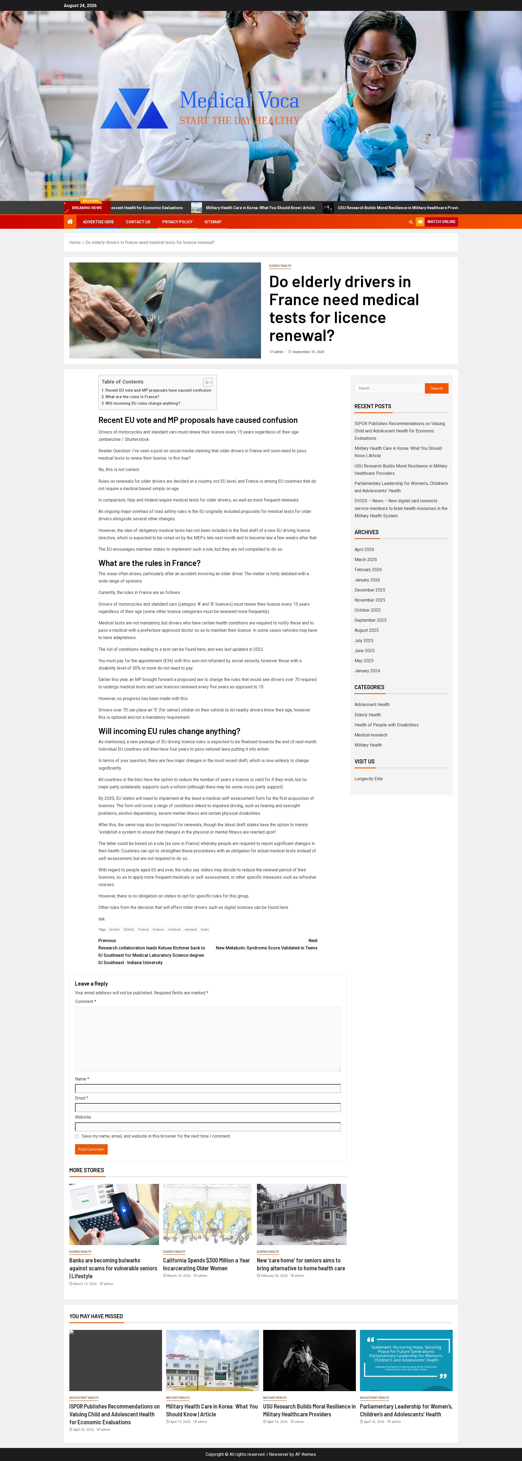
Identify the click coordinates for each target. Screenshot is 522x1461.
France (143, 929)
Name (82, 1079)
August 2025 (367, 630)
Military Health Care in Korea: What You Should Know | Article (189, 208)
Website (83, 1117)
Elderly (129, 929)
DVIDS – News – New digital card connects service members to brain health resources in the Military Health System (401, 508)
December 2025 (370, 590)
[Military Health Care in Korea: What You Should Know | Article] (212, 1360)
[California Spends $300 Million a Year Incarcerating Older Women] (208, 1214)
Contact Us (138, 222)
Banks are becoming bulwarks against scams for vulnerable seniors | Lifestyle (113, 1268)
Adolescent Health (372, 704)
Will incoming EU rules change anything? (143, 403)
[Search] (411, 222)
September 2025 (371, 620)
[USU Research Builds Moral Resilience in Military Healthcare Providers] (309, 1360)
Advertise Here (98, 222)
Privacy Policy (177, 222)
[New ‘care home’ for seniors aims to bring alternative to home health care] (302, 1214)
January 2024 (367, 670)
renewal (191, 929)
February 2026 (368, 569)
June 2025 (365, 650)
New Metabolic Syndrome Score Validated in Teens (267, 944)
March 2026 (366, 559)
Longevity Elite (369, 778)
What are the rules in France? (132, 397)
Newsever (278, 1454)
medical (174, 929)
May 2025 (364, 660)
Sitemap (213, 222)
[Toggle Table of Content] (205, 382)
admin (279, 352)
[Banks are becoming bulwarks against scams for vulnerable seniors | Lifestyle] (114, 1214)
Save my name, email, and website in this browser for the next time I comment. (156, 1136)
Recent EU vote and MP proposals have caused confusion (158, 390)
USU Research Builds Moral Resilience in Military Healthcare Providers (331, 208)
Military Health (368, 745)
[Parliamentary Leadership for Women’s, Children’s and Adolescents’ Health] (406, 1360)
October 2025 (368, 610)
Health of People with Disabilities (387, 725)
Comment (85, 1001)
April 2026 (364, 549)
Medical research (371, 735)
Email (81, 1098)
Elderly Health (280, 265)
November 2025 (370, 600)
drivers (114, 929)
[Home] (70, 222)
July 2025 (364, 640)
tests (205, 929)
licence (158, 929)
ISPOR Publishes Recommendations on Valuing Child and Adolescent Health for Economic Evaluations (400, 431)
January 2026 (367, 580)
